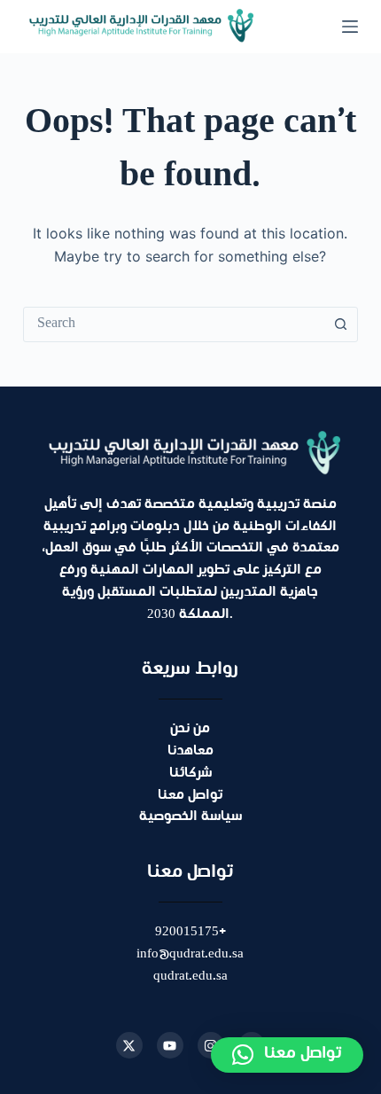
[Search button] (340, 324)
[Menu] (350, 27)
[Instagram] (211, 1045)
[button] (287, 1055)
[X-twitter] (129, 1045)
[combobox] (173, 324)
